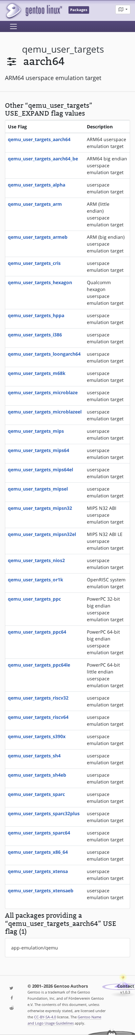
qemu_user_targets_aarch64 (39, 139)
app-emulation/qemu (34, 948)
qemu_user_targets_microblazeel (45, 412)
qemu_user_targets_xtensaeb (40, 890)
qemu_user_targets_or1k (35, 579)
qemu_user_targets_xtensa (38, 871)
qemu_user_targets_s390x (37, 736)
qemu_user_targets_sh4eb (37, 775)
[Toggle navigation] (13, 26)
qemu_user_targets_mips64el (40, 469)
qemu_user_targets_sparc (36, 794)
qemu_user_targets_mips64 (38, 450)
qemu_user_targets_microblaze (43, 392)
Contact (125, 986)
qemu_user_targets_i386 (35, 335)
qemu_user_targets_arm (35, 204)
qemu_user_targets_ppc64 (37, 632)
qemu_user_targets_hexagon (40, 282)
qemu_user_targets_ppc (34, 599)
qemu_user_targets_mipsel (38, 489)
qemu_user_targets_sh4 (34, 755)
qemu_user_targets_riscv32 (38, 698)
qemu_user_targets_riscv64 (38, 717)
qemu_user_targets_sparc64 (39, 833)
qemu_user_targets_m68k (37, 373)
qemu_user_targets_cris (34, 263)
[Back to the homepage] (33, 10)
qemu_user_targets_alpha (36, 185)
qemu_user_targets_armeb (38, 237)
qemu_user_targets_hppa (36, 315)
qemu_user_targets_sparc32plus (44, 813)
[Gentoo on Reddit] (11, 1008)
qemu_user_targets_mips (36, 431)
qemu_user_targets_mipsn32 (40, 508)
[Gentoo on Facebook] (11, 998)
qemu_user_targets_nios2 (36, 560)
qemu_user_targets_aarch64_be (43, 158)
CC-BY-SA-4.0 (45, 1016)
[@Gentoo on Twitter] (11, 988)
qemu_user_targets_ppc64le (39, 665)
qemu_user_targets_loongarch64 (44, 354)
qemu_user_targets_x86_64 (38, 852)
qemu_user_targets (63, 49)
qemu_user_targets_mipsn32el (42, 534)
